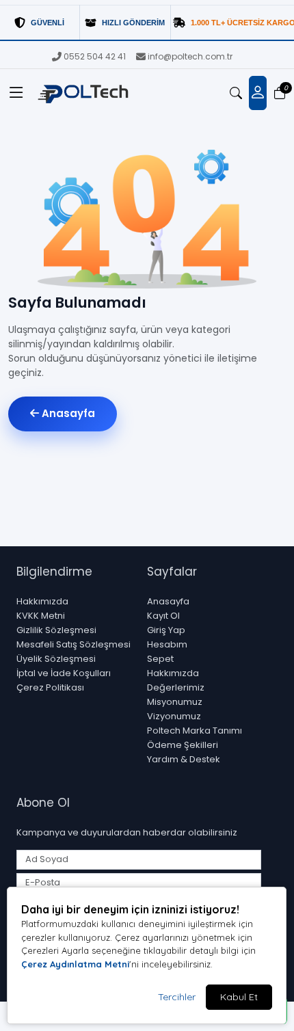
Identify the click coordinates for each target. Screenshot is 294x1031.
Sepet (160, 658)
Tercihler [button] (177, 997)
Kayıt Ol (163, 615)
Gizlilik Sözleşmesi (56, 630)
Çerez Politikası (50, 687)
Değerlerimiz (175, 687)
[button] (16, 93)
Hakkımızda (42, 601)
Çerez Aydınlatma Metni (75, 964)
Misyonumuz (174, 701)
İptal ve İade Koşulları (63, 673)
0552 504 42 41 (95, 56)
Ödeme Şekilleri (182, 744)
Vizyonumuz (174, 716)
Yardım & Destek (183, 759)
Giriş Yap (166, 630)
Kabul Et (239, 997)
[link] (147, 23)
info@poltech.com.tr (190, 56)
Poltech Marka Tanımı (194, 730)
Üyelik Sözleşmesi (56, 658)
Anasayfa (67, 413)
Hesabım (167, 644)
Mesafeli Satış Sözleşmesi (73, 644)
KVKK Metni (40, 615)
